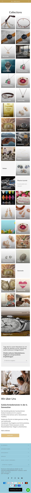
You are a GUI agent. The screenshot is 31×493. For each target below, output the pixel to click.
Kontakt (10, 435)
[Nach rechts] (28, 1)
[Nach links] (2, 1)
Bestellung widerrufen (15, 489)
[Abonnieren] (27, 360)
